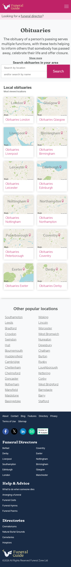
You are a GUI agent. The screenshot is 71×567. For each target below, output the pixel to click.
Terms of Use (9, 421)
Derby (5, 453)
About (5, 416)
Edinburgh (7, 469)
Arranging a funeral (11, 495)
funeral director (31, 16)
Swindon (10, 339)
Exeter (39, 453)
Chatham (44, 350)
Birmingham (42, 464)
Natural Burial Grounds (13, 532)
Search (58, 71)
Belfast (5, 448)
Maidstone (12, 395)
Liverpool (7, 459)
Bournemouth (14, 350)
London (6, 475)
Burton (42, 356)
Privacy (53, 416)
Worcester (45, 328)
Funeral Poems (9, 511)
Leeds (9, 322)
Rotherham (12, 384)
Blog (23, 416)
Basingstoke (13, 401)
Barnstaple (45, 389)
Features (32, 416)
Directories (13, 520)
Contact (14, 416)
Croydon (10, 334)
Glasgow (40, 469)
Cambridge (12, 361)
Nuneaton (44, 339)
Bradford (11, 328)
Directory (43, 416)
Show (35, 58)
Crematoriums (9, 526)
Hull (7, 345)
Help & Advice (15, 483)
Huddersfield (13, 356)
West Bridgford (48, 384)
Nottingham (42, 459)
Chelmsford (12, 373)
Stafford (43, 401)
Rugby (42, 361)
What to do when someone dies (18, 489)
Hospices (7, 542)
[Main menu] (66, 6)
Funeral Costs (9, 500)
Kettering (44, 373)
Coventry (40, 448)
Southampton (14, 317)
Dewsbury (45, 345)
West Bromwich (48, 334)
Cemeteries (8, 537)
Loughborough (48, 367)
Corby (42, 378)
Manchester (42, 475)
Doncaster (11, 378)
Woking (43, 317)
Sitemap (22, 421)
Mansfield (11, 389)
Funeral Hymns (9, 505)
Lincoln (43, 322)
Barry (41, 395)
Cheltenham (13, 367)
